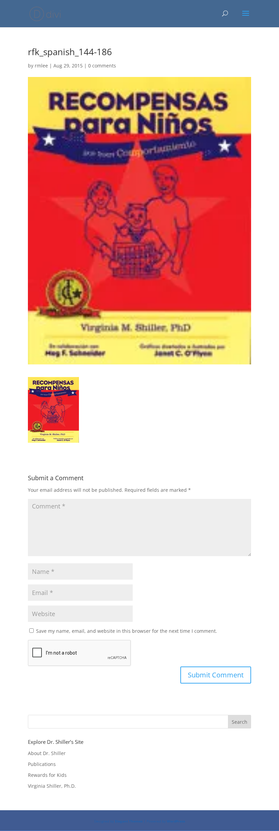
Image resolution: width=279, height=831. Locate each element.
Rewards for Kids (47, 775)
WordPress (176, 821)
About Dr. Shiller (47, 753)
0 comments (102, 65)
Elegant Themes (129, 821)
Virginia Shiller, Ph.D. (52, 786)
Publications (42, 764)
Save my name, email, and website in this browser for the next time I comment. (126, 631)
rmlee (41, 65)
